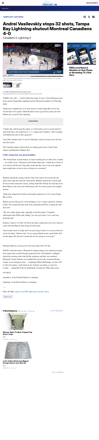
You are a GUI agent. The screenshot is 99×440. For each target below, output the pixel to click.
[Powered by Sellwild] (60, 372)
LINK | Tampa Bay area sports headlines (19, 154)
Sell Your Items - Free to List (26, 311)
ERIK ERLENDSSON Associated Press (18, 92)
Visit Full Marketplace (57, 310)
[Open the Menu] (2, 3)
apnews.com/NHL (22, 291)
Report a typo (8, 296)
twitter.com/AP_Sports (40, 291)
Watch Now (91, 3)
